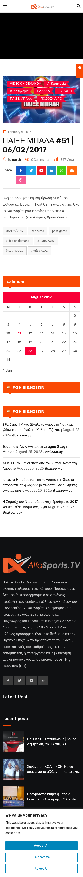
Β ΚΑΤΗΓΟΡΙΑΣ (14, 250)
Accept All (41, 846)
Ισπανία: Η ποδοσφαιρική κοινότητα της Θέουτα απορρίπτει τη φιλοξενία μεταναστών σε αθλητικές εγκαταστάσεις (40, 485)
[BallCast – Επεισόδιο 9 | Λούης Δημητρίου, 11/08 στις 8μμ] (13, 741)
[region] (41, 843)
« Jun (7, 370)
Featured (37, 231)
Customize (42, 857)
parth (16, 160)
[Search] (78, 6)
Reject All (41, 868)
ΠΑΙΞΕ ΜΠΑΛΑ (39, 250)
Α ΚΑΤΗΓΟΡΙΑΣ (46, 241)
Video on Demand (17, 241)
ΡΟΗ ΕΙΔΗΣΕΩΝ (28, 387)
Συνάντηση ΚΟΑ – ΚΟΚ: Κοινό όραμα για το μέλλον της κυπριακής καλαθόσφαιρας (53, 772)
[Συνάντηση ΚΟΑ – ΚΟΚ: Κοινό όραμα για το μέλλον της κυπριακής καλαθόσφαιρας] (13, 769)
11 (19, 333)
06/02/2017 (14, 231)
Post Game (59, 231)
